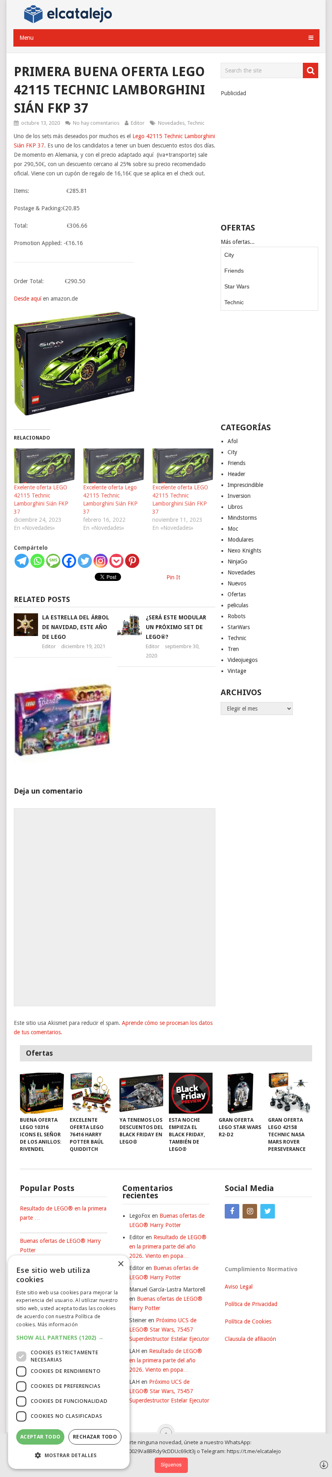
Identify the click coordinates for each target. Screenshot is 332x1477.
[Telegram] (22, 561)
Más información (58, 1324)
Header (236, 474)
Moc (233, 528)
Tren (233, 649)
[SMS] (53, 561)
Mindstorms (242, 517)
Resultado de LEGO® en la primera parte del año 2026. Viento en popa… (167, 1246)
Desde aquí (27, 298)
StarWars (239, 627)
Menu (26, 37)
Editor (138, 123)
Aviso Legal (239, 1286)
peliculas (238, 605)
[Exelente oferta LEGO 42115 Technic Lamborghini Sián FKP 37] (44, 465)
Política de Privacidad (251, 1304)
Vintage (237, 671)
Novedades (171, 123)
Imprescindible (245, 485)
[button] (68, 1337)
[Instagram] (101, 561)
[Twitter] (85, 561)
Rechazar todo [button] (95, 1436)
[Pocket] (116, 561)
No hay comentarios (96, 123)
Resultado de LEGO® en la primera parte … (63, 1213)
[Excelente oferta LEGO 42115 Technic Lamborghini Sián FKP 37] (182, 465)
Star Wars (236, 286)
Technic (195, 123)
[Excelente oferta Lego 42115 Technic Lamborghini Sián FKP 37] (113, 465)
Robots (236, 616)
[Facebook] (69, 561)
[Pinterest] (132, 561)
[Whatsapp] (37, 561)
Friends (234, 270)
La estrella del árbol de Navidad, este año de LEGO (75, 627)
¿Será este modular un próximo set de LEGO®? (176, 627)
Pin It (173, 577)
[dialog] (69, 1362)
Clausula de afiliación (250, 1339)
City (229, 255)
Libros (235, 507)
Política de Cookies (248, 1321)
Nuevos (237, 583)
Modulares (240, 539)
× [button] (120, 1264)
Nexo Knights (244, 550)
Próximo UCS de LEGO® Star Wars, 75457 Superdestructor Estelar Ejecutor (169, 1329)
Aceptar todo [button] (40, 1436)
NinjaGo (237, 561)
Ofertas (237, 594)
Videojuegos (243, 660)
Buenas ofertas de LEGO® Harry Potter (60, 1245)
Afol (233, 441)
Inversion (239, 496)
